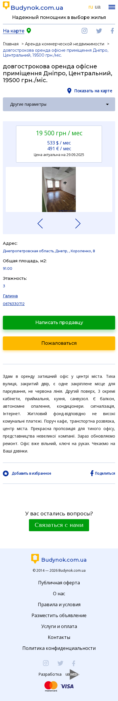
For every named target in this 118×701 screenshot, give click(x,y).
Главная (11, 44)
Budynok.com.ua (37, 8)
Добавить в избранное (31, 473)
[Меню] (112, 7)
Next (73, 223)
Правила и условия (59, 604)
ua (98, 6)
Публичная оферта (59, 582)
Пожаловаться (59, 343)
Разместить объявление (59, 615)
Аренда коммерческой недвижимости (64, 44)
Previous (45, 223)
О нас (59, 593)
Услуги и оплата (59, 626)
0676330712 (14, 304)
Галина (10, 295)
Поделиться (105, 473)
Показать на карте (93, 90)
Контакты (59, 637)
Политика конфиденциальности (59, 648)
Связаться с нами (59, 525)
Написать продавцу (59, 322)
